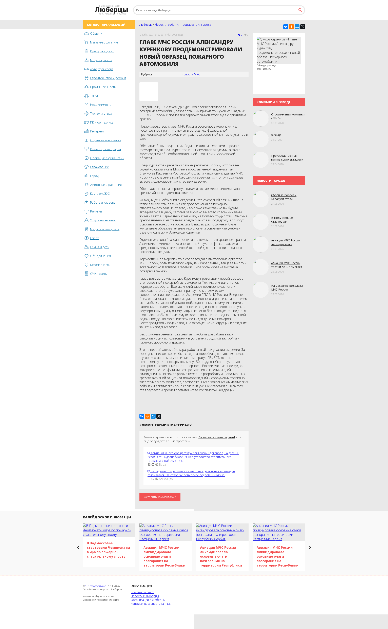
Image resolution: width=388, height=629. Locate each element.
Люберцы (145, 24)
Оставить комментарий (160, 497)
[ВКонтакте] (285, 26)
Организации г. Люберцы (148, 600)
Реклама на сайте (142, 592)
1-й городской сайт (95, 586)
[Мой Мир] (297, 26)
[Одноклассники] (291, 26)
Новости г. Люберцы (145, 596)
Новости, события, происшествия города (183, 24)
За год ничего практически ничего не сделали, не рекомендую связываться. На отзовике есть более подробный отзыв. (191, 473)
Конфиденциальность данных (151, 604)
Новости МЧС (190, 74)
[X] (302, 26)
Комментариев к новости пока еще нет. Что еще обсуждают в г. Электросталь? (192, 439)
